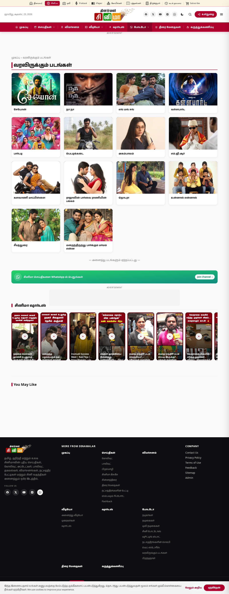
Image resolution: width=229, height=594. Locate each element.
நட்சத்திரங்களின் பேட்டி (115, 490)
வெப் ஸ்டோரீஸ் (151, 547)
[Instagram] (167, 14)
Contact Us (191, 452)
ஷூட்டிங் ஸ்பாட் (151, 536)
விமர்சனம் (149, 452)
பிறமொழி (107, 469)
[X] (153, 14)
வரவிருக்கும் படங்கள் (37, 57)
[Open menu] (221, 14)
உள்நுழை (208, 14)
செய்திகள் (108, 452)
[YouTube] (160, 14)
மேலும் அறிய (193, 587)
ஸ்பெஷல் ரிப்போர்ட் (113, 496)
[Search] (190, 14)
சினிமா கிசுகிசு (110, 474)
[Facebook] (146, 14)
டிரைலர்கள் (68, 520)
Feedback (191, 467)
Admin (189, 477)
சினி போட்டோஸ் (151, 531)
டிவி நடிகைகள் (151, 525)
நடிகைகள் (148, 520)
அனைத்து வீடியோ (72, 515)
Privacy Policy (193, 457)
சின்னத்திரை (109, 479)
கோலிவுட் (107, 458)
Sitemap (190, 472)
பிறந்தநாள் (148, 558)
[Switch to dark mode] (182, 14)
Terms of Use (193, 462)
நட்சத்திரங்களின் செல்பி (156, 542)
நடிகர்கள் (147, 515)
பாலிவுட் (106, 463)
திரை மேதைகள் (111, 485)
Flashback (107, 501)
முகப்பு (15, 57)
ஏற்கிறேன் (214, 587)
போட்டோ (148, 509)
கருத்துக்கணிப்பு (113, 566)
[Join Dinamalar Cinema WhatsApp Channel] (174, 14)
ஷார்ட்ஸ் (66, 525)
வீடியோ (67, 509)
